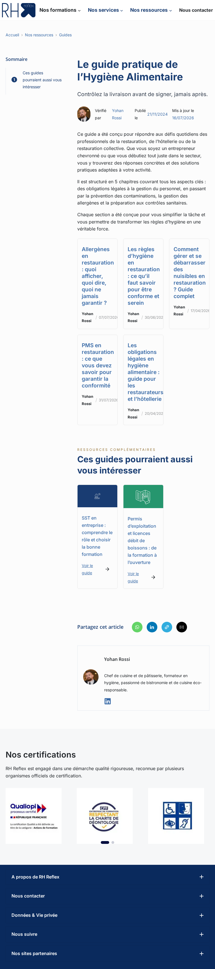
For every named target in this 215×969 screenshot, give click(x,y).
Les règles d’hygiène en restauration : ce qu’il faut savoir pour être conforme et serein (144, 276)
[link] (36, 816)
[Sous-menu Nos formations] (79, 10)
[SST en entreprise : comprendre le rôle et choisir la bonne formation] (97, 488)
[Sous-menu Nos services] (121, 10)
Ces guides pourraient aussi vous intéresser (42, 79)
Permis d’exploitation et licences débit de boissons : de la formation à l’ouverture (142, 540)
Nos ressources (39, 34)
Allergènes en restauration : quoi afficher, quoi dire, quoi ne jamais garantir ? (98, 276)
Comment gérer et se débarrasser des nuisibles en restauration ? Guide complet (190, 272)
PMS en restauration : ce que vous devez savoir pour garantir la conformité (98, 365)
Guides (65, 34)
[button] (137, 627)
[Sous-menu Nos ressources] (170, 10)
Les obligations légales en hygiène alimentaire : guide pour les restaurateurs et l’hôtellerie (145, 372)
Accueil (12, 34)
